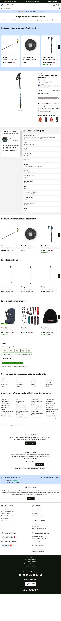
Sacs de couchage (6, 415)
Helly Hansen (19, 384)
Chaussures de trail (21, 404)
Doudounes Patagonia (52, 418)
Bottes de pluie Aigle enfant (36, 402)
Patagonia (3, 378)
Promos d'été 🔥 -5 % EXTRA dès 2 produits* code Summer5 (30, 11)
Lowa (2, 386)
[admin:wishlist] (58, 98)
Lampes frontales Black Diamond (37, 414)
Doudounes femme (6, 397)
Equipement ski (14, 425)
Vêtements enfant (36, 397)
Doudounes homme (6, 403)
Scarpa (33, 382)
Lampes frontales (5, 413)
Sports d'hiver (6, 425)
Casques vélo (19, 414)
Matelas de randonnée (7, 411)
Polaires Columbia (35, 411)
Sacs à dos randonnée (22, 397)
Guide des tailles (55, 90)
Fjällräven (33, 378)
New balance (49, 380)
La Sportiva (4, 384)
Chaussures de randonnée (20, 402)
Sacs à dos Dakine (51, 397)
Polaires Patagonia (36, 404)
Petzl (47, 386)
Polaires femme (5, 401)
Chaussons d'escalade (22, 409)
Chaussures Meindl (36, 417)
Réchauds (3, 418)
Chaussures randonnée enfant (22, 412)
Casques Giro (49, 401)
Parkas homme (5, 405)
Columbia (33, 380)
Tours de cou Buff (50, 413)
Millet (17, 380)
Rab (2, 382)
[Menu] (1, 8)
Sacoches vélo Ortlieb (52, 409)
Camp (40, 73)
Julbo (47, 378)
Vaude (33, 384)
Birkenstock (49, 384)
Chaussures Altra (50, 411)
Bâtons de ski (21, 425)
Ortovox (3, 380)
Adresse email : (30, 461)
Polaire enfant (34, 399)
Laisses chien (49, 407)
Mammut (33, 386)
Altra (17, 378)
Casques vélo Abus (51, 415)
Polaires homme (5, 407)
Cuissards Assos (50, 399)
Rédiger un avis (41, 79)
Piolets (17, 399)
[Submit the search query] (59, 8)
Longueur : (41, 90)
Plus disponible (47, 98)
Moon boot (19, 382)
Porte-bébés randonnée (22, 417)
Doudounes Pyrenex (36, 407)
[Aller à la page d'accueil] (2, 425)
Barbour (18, 386)
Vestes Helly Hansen (36, 409)
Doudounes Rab (50, 403)
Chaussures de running (22, 407)
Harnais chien (49, 405)
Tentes (3, 409)
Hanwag (48, 382)
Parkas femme (5, 399)
